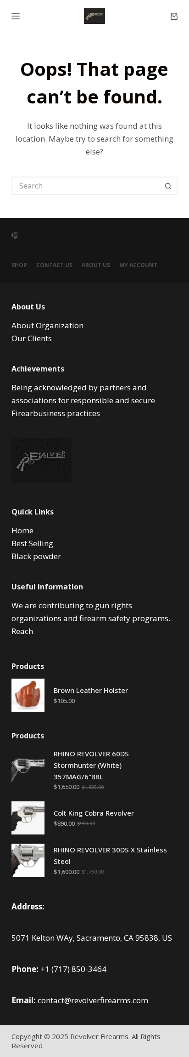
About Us (96, 265)
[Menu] (15, 16)
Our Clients (31, 338)
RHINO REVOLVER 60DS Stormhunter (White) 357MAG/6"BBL (91, 765)
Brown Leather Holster (91, 690)
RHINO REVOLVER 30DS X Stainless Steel (110, 855)
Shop (19, 265)
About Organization (47, 325)
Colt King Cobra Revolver (94, 812)
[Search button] (168, 186)
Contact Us (54, 265)
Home (22, 530)
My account (138, 265)
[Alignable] (14, 235)
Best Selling (32, 543)
